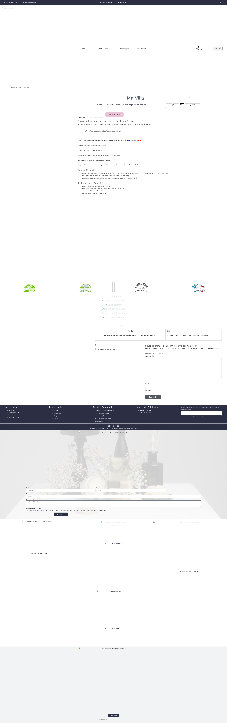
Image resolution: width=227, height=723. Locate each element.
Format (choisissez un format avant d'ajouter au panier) (121, 105)
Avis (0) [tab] (120, 326)
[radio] (169, 105)
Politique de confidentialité (103, 418)
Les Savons (85, 49)
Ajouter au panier (114, 114)
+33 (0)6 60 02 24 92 (13, 417)
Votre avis (150, 356)
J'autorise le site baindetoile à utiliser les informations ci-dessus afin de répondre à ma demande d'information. (67, 510)
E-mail (148, 390)
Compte (198, 49)
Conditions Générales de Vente (104, 410)
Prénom (29, 488)
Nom (148, 384)
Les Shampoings (104, 49)
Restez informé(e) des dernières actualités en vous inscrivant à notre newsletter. (200, 408)
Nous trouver (99, 421)
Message (29, 499)
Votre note (150, 354)
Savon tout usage (95, 118)
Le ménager (124, 49)
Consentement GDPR (34, 508)
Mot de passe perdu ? (102, 719)
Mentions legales (100, 416)
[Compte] (199, 47)
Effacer (167, 108)
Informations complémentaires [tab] (105, 326)
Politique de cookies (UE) (102, 413)
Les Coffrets (141, 49)
